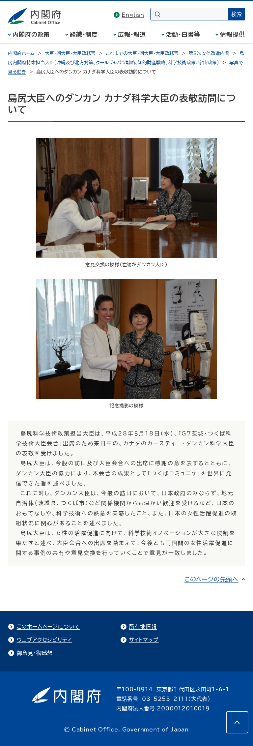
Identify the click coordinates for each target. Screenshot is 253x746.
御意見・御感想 (35, 653)
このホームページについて (48, 626)
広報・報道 (132, 34)
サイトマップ (144, 639)
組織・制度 (84, 34)
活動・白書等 (183, 34)
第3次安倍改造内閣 (209, 53)
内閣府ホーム (21, 53)
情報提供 (232, 34)
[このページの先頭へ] (237, 722)
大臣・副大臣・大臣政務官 (70, 53)
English (133, 14)
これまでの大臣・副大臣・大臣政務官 (142, 53)
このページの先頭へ (211, 579)
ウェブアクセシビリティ (44, 639)
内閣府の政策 (31, 34)
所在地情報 (143, 626)
